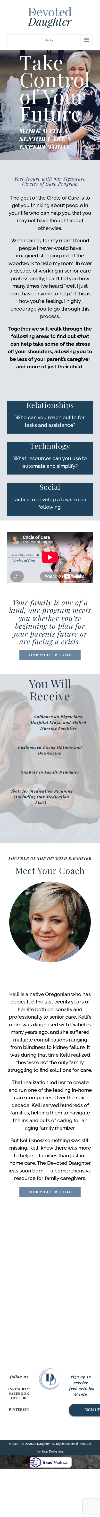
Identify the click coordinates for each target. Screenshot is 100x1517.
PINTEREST (19, 1409)
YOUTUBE (19, 1398)
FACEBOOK (19, 1393)
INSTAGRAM (19, 1389)
